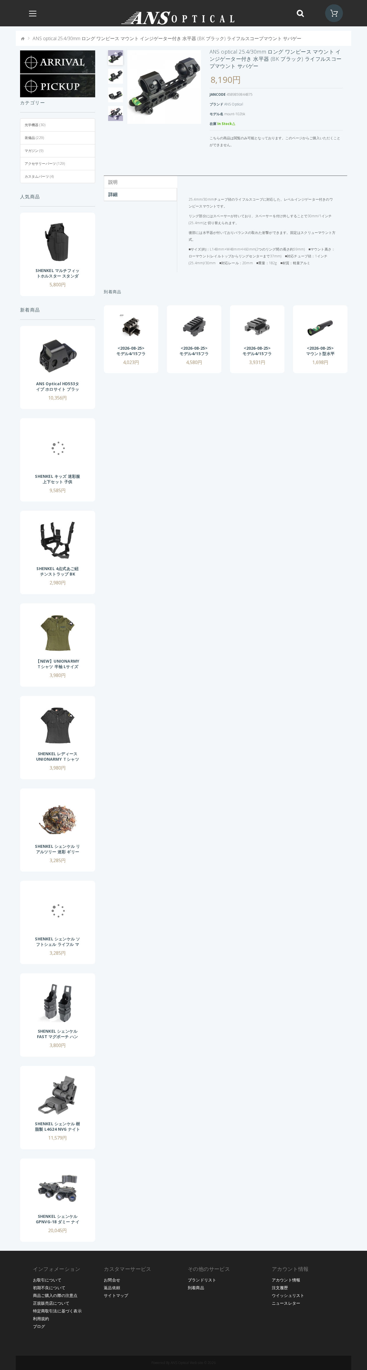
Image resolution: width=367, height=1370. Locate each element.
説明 (113, 182)
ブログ (39, 1326)
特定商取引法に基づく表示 (57, 1311)
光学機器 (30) (35, 124)
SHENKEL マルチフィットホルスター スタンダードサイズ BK (57, 276)
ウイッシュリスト (288, 1295)
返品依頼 (112, 1287)
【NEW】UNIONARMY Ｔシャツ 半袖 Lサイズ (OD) (57, 666)
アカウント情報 (286, 1280)
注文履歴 (280, 1287)
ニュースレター (286, 1303)
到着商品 (196, 1287)
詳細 (113, 194)
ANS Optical (233, 104)
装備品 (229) (34, 137)
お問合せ (112, 1280)
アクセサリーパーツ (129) (45, 163)
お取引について (47, 1280)
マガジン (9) (34, 150)
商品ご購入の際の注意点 (55, 1295)
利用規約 (41, 1318)
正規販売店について (51, 1303)
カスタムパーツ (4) (39, 176)
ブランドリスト (202, 1280)
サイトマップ (116, 1295)
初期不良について (49, 1287)
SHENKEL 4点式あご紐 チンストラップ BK (57, 571)
